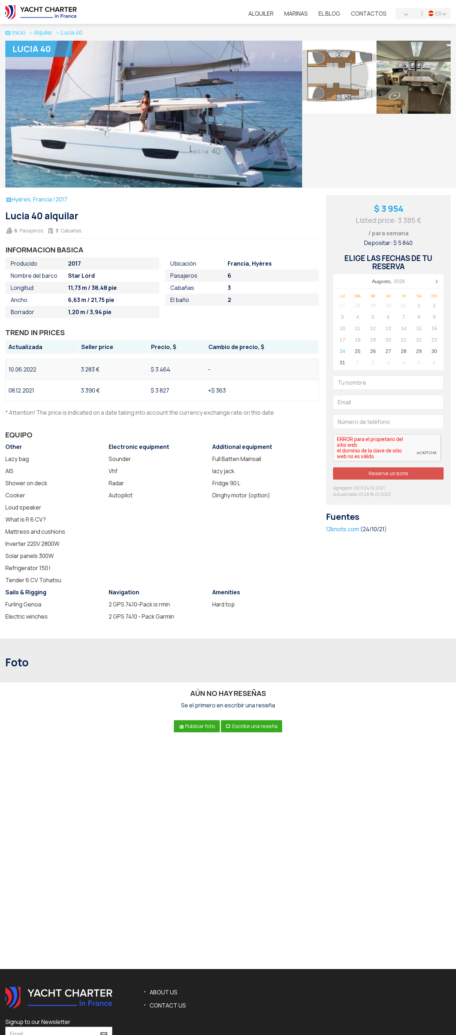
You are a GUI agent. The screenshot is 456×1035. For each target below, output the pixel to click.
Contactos (369, 13)
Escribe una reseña (254, 726)
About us (163, 992)
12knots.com (342, 529)
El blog (329, 13)
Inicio (19, 32)
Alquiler (261, 13)
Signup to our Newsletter (38, 1022)
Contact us (168, 1005)
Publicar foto (199, 726)
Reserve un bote (388, 473)
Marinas (296, 13)
